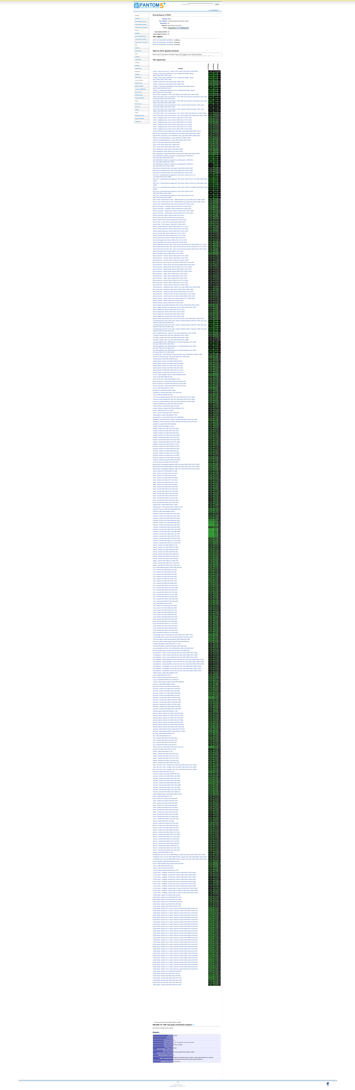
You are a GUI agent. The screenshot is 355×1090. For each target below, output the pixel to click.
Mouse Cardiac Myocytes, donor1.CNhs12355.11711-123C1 (170, 226)
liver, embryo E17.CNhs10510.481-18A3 (165, 581)
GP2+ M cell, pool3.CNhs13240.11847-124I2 (166, 147)
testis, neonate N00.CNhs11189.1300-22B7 (166, 809)
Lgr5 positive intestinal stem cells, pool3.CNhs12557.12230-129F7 (173, 172)
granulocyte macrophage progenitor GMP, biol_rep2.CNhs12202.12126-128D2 (176, 466)
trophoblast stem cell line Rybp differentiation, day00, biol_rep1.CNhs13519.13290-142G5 (180, 859)
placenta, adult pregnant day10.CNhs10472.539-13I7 (169, 729)
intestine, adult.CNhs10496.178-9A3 (164, 511)
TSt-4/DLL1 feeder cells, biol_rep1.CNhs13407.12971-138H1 (171, 335)
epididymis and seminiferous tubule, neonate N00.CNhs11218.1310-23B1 (175, 419)
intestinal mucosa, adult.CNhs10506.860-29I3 (166, 509)
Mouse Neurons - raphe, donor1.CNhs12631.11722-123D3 (170, 273)
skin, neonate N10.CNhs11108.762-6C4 (164, 744)
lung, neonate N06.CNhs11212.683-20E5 (165, 621)
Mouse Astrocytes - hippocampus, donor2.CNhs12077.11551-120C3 (173, 213)
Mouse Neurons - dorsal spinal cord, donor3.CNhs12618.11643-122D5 (174, 264)
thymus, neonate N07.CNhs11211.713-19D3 (166, 841)
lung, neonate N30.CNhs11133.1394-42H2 (165, 632)
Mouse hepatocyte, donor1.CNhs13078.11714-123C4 (168, 309)
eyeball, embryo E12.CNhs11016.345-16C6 (166, 428)
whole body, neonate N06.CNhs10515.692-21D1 (167, 982)
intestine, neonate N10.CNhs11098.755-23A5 (166, 536)
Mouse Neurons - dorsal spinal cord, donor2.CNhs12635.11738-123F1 (173, 262)
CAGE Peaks (138, 50)
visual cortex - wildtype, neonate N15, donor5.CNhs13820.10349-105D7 (174, 879)
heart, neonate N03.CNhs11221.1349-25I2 (165, 491)
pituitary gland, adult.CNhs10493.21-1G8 (165, 711)
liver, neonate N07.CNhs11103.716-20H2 (165, 592)
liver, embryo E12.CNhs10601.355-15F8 (165, 569)
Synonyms (163, 23)
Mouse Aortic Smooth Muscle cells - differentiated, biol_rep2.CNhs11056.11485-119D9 (179, 202)
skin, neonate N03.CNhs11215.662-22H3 (165, 740)
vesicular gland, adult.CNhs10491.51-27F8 (165, 870)
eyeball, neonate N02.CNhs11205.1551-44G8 (166, 442)
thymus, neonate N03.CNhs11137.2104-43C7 (166, 836)
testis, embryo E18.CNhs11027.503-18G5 (165, 807)
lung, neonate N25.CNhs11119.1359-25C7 (165, 630)
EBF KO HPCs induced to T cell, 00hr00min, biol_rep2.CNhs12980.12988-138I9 (176, 135)
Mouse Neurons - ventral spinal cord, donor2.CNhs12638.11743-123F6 (174, 296)
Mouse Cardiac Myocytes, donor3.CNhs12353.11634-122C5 (170, 231)
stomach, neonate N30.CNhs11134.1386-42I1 (166, 791)
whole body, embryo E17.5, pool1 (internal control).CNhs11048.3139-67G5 (175, 946)
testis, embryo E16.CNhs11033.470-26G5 (165, 803)
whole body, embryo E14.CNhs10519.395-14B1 (167, 904)
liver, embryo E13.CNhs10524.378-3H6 (164, 572)
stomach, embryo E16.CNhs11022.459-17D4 (166, 778)
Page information (139, 118)
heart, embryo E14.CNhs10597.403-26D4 (165, 477)
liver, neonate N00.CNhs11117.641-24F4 (165, 585)
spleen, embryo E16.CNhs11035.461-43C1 (165, 753)
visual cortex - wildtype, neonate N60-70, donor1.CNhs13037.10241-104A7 (175, 888)
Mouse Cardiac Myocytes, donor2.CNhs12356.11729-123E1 (170, 228)
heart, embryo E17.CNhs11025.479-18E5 (165, 484)
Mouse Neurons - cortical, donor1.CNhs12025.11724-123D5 (170, 255)
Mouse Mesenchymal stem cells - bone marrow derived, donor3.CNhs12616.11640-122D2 (180, 249)
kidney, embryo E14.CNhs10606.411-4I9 (165, 545)
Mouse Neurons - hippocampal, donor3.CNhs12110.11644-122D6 (172, 271)
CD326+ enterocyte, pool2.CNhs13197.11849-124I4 (168, 84)
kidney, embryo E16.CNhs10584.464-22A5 (165, 549)
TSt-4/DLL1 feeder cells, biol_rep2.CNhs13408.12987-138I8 (170, 337)
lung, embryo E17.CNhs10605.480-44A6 (165, 614)
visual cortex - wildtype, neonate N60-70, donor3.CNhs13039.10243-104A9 (175, 892)
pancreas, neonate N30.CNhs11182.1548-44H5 (167, 708)
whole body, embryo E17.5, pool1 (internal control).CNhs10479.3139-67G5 (175, 908)
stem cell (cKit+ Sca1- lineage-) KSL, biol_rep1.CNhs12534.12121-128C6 (175, 765)
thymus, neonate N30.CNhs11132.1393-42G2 (166, 850)
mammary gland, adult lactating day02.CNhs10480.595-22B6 (171, 639)
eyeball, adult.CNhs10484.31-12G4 (163, 426)
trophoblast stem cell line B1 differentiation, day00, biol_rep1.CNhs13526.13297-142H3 (179, 854)
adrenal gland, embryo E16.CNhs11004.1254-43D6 (168, 363)
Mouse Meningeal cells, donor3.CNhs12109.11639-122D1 (170, 242)
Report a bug (173, 1086)
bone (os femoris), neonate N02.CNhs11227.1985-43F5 (169, 381)
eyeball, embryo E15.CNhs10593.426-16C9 (166, 433)
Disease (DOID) (139, 86)
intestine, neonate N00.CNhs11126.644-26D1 (166, 527)
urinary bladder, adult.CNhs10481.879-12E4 (166, 861)
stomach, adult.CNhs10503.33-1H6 (163, 771)
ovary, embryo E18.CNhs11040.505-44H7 (165, 677)
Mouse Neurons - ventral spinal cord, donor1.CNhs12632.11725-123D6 (174, 293)
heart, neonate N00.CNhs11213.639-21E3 (165, 489)
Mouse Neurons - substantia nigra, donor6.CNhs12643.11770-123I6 (173, 291)
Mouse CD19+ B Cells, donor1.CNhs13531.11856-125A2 (169, 219)
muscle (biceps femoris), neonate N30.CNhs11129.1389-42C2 (171, 650)
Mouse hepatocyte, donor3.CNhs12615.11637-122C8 (168, 311)
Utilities (137, 109)
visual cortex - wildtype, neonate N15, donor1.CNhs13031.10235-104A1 (174, 872)
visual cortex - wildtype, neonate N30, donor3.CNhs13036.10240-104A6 (174, 886)
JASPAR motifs (138, 94)
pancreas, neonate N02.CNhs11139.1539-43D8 (167, 702)
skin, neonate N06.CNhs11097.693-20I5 (165, 742)
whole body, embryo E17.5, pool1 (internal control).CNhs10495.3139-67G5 (175, 910)
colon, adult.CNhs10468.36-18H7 (163, 394)
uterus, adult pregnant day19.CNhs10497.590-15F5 (168, 863)
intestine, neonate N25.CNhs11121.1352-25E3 (167, 540)
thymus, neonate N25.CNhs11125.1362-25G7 (166, 848)
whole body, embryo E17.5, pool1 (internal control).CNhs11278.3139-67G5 (175, 969)
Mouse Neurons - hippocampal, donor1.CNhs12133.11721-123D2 (172, 267)
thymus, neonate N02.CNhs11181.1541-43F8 (166, 834)
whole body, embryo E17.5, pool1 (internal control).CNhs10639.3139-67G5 (175, 924)
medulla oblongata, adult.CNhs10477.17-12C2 (167, 643)
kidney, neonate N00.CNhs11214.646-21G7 (166, 556)
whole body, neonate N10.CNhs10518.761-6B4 (167, 984)
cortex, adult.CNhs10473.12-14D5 (163, 410)
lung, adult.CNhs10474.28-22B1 (162, 603)
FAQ (178, 1082)
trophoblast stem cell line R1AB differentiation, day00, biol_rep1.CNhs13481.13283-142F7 (180, 857)
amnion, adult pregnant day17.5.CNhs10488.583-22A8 (169, 374)
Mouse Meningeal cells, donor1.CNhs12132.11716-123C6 (170, 240)
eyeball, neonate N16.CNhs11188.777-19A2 (166, 444)
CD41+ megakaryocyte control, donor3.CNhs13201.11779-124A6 (172, 129)
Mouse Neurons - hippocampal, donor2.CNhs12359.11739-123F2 (172, 269)
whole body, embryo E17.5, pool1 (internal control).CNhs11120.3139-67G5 (175, 955)
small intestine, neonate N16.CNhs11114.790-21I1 (168, 747)
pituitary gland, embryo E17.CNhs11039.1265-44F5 (168, 724)
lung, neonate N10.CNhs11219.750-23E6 (165, 626)
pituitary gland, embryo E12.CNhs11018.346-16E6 (168, 713)
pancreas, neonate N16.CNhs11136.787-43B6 (166, 704)
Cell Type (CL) (138, 83)
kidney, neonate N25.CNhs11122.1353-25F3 (166, 563)
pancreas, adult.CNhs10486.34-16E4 (164, 684)
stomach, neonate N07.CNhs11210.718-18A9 (166, 787)
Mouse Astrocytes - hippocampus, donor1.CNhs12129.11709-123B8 (173, 210)
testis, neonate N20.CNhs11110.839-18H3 (165, 816)
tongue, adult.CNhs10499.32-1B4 (163, 852)
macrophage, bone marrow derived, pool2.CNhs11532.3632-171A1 (173, 637)
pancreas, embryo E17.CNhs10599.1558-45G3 (167, 693)
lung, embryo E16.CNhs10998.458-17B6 (165, 612)
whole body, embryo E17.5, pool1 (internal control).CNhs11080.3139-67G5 (175, 951)
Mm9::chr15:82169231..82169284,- (163, 42)
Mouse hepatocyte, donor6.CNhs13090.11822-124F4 (168, 314)
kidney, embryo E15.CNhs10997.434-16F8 (165, 547)
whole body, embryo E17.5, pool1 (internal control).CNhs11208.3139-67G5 (175, 962)
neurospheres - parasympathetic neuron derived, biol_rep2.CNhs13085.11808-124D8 (178, 661)
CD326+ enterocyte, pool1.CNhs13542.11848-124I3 (168, 81)
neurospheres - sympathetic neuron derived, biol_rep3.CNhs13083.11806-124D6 (177, 670)
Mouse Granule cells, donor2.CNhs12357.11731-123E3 (169, 235)
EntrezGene (214, 10)
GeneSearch (184, 4)
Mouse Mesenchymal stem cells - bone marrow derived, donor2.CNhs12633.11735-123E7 (180, 246)
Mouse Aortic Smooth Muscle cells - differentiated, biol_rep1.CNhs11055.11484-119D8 (179, 199)
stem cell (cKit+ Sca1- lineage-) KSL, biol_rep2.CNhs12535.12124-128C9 (175, 767)
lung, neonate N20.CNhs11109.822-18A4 (165, 628)
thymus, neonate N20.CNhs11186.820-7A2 (166, 845)
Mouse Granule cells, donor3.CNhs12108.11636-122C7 (169, 237)
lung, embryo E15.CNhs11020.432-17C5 (165, 610)
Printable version (139, 115)
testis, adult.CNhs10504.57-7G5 (162, 796)
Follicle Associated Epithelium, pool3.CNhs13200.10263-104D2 (172, 140)
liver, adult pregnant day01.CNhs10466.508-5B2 (167, 567)
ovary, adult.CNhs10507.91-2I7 (162, 675)
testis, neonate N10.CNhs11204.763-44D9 (165, 814)
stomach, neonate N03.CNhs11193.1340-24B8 (167, 785)
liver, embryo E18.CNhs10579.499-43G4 (165, 583)
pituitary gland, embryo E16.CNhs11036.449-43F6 (168, 722)
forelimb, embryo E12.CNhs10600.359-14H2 (166, 448)
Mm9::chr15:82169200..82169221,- (163, 40)
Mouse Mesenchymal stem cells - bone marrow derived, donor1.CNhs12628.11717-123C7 (180, 244)
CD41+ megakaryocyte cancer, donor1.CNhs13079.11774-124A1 (172, 117)
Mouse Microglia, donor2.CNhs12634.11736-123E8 (168, 253)
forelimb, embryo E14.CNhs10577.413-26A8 (166, 453)
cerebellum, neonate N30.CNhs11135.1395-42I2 (167, 392)
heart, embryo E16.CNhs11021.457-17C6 (165, 482)
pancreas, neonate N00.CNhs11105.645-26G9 (166, 697)
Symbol (164, 19)
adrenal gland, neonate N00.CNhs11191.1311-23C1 (168, 370)
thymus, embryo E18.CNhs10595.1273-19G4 (166, 832)
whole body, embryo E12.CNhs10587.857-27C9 (167, 897)
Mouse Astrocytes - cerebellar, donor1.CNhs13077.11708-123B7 (172, 206)
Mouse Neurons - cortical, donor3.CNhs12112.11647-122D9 (170, 260)
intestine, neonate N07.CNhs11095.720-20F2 (166, 534)
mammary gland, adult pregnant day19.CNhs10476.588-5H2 (171, 641)
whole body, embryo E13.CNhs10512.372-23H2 (167, 899)
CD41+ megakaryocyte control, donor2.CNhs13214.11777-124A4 (172, 126)
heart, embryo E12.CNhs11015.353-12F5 (165, 473)
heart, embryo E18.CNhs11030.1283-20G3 (165, 486)
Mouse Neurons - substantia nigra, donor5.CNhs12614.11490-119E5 (173, 289)
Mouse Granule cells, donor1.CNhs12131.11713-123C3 (169, 233)
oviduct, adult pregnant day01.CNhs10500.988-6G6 (168, 682)
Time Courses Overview (141, 27)
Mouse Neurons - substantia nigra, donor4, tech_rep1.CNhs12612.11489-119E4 (176, 287)
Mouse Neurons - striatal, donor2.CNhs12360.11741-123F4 (170, 282)
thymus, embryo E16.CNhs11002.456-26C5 (166, 827)
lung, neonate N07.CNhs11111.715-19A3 (165, 623)
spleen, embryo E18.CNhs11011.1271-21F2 (166, 756)
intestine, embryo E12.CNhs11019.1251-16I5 (166, 513)
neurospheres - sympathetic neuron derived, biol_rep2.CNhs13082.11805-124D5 (177, 668)
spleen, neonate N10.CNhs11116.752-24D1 (166, 758)
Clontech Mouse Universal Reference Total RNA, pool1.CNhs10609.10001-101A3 (177, 131)
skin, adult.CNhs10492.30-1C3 (162, 735)
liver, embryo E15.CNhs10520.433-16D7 (165, 576)
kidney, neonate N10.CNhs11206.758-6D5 (165, 558)
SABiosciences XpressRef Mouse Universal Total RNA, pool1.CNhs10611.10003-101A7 (178, 318)
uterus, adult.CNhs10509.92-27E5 (163, 865)
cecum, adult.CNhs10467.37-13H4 (163, 388)
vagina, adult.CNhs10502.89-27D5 (163, 868)
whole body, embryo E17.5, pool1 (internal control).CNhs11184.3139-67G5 (175, 960)
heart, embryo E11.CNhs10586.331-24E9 (165, 471)
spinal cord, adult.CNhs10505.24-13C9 (164, 749)
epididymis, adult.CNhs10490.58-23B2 (164, 424)
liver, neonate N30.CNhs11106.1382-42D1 (165, 601)
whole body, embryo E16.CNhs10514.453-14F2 (167, 906)
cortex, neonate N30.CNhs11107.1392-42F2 (166, 412)
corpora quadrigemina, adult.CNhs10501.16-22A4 (168, 403)
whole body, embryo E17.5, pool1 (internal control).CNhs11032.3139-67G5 (175, 944)
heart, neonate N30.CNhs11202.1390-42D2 (166, 502)
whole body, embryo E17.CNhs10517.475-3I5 (166, 973)
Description (163, 21)
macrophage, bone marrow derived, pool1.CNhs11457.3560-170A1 (173, 634)
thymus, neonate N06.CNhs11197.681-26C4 (166, 839)
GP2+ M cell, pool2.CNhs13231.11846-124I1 (166, 144)
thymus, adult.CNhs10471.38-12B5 (163, 821)
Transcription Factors (140, 21)
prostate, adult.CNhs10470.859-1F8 (163, 733)
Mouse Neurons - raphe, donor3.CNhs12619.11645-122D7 (170, 278)
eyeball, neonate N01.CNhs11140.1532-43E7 (166, 439)
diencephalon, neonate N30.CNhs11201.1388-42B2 (168, 417)
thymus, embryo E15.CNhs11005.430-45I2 (165, 825)
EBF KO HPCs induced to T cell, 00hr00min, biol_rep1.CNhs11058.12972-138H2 (176, 133)
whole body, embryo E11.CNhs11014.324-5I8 (166, 895)
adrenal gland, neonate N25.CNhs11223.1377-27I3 (168, 372)
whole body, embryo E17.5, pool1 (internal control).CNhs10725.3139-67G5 (175, 928)
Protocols (137, 106)
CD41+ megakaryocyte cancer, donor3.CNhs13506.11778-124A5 (172, 122)
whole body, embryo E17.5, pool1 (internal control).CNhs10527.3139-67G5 (175, 915)
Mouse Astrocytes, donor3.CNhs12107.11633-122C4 (168, 217)
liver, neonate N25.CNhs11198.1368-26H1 (165, 599)
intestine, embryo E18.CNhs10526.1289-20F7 (166, 525)
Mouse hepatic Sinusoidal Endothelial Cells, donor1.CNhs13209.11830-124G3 (176, 305)
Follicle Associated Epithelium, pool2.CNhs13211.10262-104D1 (172, 138)
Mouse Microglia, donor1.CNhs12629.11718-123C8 (168, 251)
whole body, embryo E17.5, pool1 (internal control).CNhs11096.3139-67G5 (175, 953)
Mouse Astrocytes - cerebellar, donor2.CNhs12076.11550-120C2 (172, 208)
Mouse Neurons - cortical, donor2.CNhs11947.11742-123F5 (170, 258)
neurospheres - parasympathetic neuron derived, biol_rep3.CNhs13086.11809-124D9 (178, 664)
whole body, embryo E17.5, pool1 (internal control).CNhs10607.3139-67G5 (175, 919)
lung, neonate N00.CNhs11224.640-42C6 (165, 619)
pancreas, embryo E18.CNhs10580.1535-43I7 (166, 695)
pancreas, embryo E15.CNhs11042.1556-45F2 (166, 688)
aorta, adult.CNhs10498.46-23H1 (163, 377)
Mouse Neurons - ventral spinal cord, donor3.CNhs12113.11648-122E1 (174, 298)
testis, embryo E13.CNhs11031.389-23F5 (165, 798)
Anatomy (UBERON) (140, 89)
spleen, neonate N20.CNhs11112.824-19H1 (166, 760)
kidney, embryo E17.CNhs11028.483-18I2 (165, 551)
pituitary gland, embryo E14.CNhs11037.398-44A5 (168, 718)
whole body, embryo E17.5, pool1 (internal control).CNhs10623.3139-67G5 (175, 922)
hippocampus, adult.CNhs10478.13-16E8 (165, 504)
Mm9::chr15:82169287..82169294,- (163, 44)
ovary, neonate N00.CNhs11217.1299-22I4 (165, 679)
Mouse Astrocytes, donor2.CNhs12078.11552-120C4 (168, 215)
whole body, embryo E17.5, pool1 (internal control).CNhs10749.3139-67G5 (175, 931)
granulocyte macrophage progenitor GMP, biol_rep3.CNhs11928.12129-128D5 (176, 468)
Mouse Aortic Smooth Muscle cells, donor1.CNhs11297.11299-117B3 (173, 204)
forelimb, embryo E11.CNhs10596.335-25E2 (166, 446)
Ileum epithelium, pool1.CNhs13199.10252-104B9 (168, 149)
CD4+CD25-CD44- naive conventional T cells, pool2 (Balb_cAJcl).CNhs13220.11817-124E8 (180, 115)
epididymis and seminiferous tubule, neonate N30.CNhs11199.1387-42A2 (175, 421)
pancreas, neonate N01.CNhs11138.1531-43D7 (167, 699)
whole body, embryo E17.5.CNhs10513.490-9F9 (167, 971)
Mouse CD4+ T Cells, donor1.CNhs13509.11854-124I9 (169, 222)
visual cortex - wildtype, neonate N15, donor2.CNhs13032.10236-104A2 (174, 874)
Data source (138, 103)
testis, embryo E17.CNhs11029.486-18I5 (165, 805)
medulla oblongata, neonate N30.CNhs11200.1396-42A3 (170, 646)
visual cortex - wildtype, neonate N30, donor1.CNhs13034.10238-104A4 (174, 881)
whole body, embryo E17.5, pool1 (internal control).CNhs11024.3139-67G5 (175, 942)
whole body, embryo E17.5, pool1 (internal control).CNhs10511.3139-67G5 (175, 913)
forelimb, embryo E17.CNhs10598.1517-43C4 (166, 457)
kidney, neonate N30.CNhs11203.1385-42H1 (166, 565)
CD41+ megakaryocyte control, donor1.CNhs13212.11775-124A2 (172, 124)
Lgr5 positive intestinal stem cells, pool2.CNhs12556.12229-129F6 (173, 170)
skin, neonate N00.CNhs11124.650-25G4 (165, 738)
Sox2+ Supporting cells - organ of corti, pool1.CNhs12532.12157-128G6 (174, 333)
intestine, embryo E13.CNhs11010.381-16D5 (166, 516)
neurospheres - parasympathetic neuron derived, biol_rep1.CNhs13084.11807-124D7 (178, 659)
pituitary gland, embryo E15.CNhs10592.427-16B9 (168, 720)
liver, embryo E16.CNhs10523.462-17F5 (165, 578)
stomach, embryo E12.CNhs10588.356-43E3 (166, 774)
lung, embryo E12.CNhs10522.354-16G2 (165, 605)
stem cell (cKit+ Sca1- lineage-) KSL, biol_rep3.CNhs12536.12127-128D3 (175, 769)
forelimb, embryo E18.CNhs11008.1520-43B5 (166, 460)
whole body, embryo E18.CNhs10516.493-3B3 (166, 975)
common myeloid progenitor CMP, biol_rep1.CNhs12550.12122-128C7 (174, 397)
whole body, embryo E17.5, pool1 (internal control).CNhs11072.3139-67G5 (175, 948)
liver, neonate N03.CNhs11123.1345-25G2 (165, 587)
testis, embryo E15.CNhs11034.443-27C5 (165, 800)
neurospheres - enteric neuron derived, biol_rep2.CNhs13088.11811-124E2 (175, 655)
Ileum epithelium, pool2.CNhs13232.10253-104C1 (168, 151)
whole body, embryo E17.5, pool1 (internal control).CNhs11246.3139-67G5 (175, 966)
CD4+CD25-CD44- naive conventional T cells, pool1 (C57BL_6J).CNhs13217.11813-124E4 (179, 113)
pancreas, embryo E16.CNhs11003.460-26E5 (166, 691)
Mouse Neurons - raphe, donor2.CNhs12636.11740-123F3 (170, 276)
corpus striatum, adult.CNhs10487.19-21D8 (166, 406)
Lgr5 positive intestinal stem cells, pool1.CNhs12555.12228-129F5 (173, 168)
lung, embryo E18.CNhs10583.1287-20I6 (165, 617)
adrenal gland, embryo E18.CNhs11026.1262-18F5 (168, 368)
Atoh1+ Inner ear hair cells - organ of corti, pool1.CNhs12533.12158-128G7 (175, 71)
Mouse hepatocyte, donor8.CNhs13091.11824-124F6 (168, 316)
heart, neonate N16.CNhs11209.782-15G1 (165, 495)
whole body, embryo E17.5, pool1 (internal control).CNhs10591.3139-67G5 (175, 917)
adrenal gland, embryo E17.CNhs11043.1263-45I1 (168, 365)
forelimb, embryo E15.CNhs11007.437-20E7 (166, 455)
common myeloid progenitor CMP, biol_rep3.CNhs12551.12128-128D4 (174, 401)
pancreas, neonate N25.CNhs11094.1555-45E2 (167, 706)
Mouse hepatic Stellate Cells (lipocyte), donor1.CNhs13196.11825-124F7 (174, 307)
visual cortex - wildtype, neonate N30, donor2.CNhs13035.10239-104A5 (174, 883)
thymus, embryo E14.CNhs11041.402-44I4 (165, 823)
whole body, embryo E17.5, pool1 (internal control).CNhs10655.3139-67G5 (175, 926)
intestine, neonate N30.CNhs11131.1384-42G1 (167, 543)
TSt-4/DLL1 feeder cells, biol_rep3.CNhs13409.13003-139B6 (171, 340)
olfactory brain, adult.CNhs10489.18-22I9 (165, 673)
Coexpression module (140, 24)
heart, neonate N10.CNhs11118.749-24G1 (165, 493)
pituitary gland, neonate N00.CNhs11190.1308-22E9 (168, 726)
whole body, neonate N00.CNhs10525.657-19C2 (167, 978)
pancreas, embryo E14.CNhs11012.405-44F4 (166, 686)
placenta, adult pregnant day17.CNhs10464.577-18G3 (169, 731)
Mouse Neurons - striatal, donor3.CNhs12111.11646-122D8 (170, 285)
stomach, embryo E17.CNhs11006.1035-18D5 (166, 780)
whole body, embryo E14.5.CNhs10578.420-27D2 (167, 901)
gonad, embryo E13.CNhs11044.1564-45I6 (165, 462)
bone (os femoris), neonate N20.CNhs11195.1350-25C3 (169, 385)
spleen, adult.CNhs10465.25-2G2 (163, 751)
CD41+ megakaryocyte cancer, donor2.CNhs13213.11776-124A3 (172, 120)
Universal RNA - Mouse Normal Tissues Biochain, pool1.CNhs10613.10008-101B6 (177, 354)
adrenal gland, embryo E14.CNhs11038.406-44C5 (167, 361)
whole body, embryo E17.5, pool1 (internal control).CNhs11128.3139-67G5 (175, 957)
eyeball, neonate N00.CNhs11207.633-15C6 (166, 437)
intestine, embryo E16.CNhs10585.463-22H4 (166, 520)
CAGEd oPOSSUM (139, 97)
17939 (179, 28)
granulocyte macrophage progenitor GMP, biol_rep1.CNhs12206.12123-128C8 (176, 464)
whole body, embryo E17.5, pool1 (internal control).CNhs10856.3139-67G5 (175, 935)
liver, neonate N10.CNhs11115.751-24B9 (165, 594)
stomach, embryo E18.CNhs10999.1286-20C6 (166, 782)
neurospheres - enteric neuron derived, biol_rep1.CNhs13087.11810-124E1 (175, 652)
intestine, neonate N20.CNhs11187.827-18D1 (166, 538)
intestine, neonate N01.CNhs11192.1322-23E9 (167, 529)
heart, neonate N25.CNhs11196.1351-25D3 (166, 500)
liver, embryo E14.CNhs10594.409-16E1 (165, 574)
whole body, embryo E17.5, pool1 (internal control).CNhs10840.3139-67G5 (175, 933)
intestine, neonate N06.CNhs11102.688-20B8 (166, 531)
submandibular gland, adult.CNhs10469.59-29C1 (167, 794)
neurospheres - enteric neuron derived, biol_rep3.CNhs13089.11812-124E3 (175, 657)
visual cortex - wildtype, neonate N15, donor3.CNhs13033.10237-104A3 (174, 877)
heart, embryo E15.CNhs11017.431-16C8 (165, 480)
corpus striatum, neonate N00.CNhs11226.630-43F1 (168, 408)
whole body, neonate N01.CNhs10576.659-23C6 (167, 980)
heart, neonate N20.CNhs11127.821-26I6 (165, 498)
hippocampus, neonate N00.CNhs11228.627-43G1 (168, 507)
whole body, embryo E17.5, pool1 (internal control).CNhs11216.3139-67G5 (175, 964)
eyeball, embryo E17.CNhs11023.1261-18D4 (166, 435)
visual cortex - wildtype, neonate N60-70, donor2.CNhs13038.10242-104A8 (175, 890)
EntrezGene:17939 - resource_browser (148, 4)
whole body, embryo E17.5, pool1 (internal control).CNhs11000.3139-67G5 (175, 940)
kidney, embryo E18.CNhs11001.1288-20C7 (166, 554)
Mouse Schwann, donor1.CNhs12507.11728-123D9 (168, 300)
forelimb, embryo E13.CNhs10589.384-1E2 (166, 451)
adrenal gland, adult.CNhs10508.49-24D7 (165, 359)
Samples (137, 18)
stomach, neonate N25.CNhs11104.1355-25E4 (167, 789)
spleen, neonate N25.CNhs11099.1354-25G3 (166, 762)
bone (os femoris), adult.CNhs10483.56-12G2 (166, 379)
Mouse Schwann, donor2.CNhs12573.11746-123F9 (168, 302)
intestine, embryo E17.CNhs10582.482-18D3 (166, 522)
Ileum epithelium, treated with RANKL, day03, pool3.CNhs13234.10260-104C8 (176, 153)
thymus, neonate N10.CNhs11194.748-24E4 (166, 843)
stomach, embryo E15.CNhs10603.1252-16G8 (166, 776)
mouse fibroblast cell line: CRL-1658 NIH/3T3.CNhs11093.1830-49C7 (173, 648)
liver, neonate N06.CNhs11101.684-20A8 (165, 590)
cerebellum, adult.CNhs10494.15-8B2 (164, 390)
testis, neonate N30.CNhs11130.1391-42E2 (166, 818)
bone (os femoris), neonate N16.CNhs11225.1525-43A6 (169, 383)
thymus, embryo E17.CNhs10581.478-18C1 (166, 830)
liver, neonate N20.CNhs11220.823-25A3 (165, 596)
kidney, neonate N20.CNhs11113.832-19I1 (165, 560)
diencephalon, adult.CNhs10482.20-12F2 (165, 415)
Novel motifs (138, 92)
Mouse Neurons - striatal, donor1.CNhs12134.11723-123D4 (170, 280)
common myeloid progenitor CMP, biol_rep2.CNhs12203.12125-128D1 (174, 399)
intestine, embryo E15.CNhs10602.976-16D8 (166, 518)
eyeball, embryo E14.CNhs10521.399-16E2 (166, 430)
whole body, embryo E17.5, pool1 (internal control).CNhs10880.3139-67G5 (175, 937)
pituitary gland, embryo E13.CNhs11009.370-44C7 (168, 715)
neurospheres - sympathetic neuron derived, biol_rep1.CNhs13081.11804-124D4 (177, 666)
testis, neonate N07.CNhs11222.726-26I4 (165, 812)
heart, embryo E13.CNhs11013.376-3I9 (164, 475)
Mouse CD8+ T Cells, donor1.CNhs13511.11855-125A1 (169, 224)
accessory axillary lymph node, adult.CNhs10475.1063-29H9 (171, 356)
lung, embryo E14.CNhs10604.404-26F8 (165, 608)
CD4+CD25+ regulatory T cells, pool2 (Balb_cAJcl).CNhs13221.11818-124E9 (176, 94)
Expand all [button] (137, 121)
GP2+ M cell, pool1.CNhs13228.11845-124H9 (166, 142)
